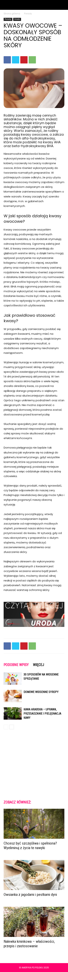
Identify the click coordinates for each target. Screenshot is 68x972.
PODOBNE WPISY (16, 665)
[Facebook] (7, 59)
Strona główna (12, 13)
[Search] (63, 5)
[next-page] (11, 727)
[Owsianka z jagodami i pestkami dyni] (34, 875)
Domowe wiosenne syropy (41, 692)
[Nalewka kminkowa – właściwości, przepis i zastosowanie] (34, 922)
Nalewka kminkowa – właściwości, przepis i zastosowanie (29, 943)
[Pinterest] (24, 59)
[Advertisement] (34, 764)
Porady (28, 13)
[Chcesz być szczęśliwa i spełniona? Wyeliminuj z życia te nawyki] (34, 824)
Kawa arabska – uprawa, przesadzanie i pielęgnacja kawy (42, 713)
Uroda (17, 19)
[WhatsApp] (32, 59)
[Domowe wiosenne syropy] (13, 696)
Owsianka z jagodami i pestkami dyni (30, 894)
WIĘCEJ (38, 665)
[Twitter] (15, 59)
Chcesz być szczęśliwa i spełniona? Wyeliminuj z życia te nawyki (30, 845)
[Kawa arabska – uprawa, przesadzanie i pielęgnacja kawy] (13, 713)
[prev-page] (6, 727)
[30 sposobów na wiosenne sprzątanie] (13, 678)
